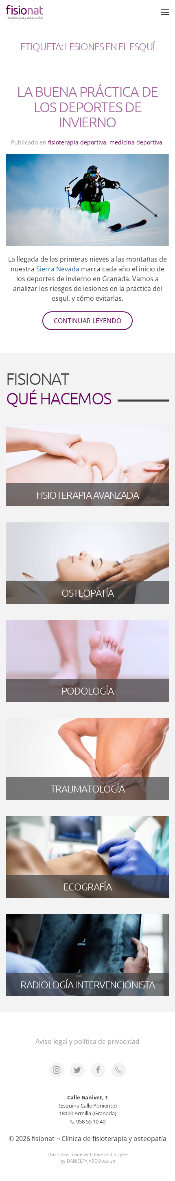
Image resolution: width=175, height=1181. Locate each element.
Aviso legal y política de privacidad (87, 1041)
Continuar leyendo (87, 320)
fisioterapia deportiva (77, 142)
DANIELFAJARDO (91, 1161)
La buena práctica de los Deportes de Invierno (87, 106)
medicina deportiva (135, 142)
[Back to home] (25, 12)
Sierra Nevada (57, 268)
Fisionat (58, 388)
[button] (165, 12)
